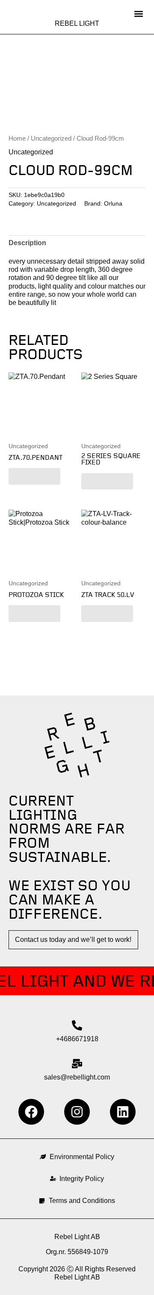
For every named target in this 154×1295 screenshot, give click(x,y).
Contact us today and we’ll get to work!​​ (73, 939)
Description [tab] (27, 242)
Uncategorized (51, 138)
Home (17, 138)
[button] (138, 13)
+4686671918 (77, 1039)
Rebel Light (77, 23)
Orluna (113, 203)
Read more (34, 476)
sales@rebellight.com (77, 1077)
